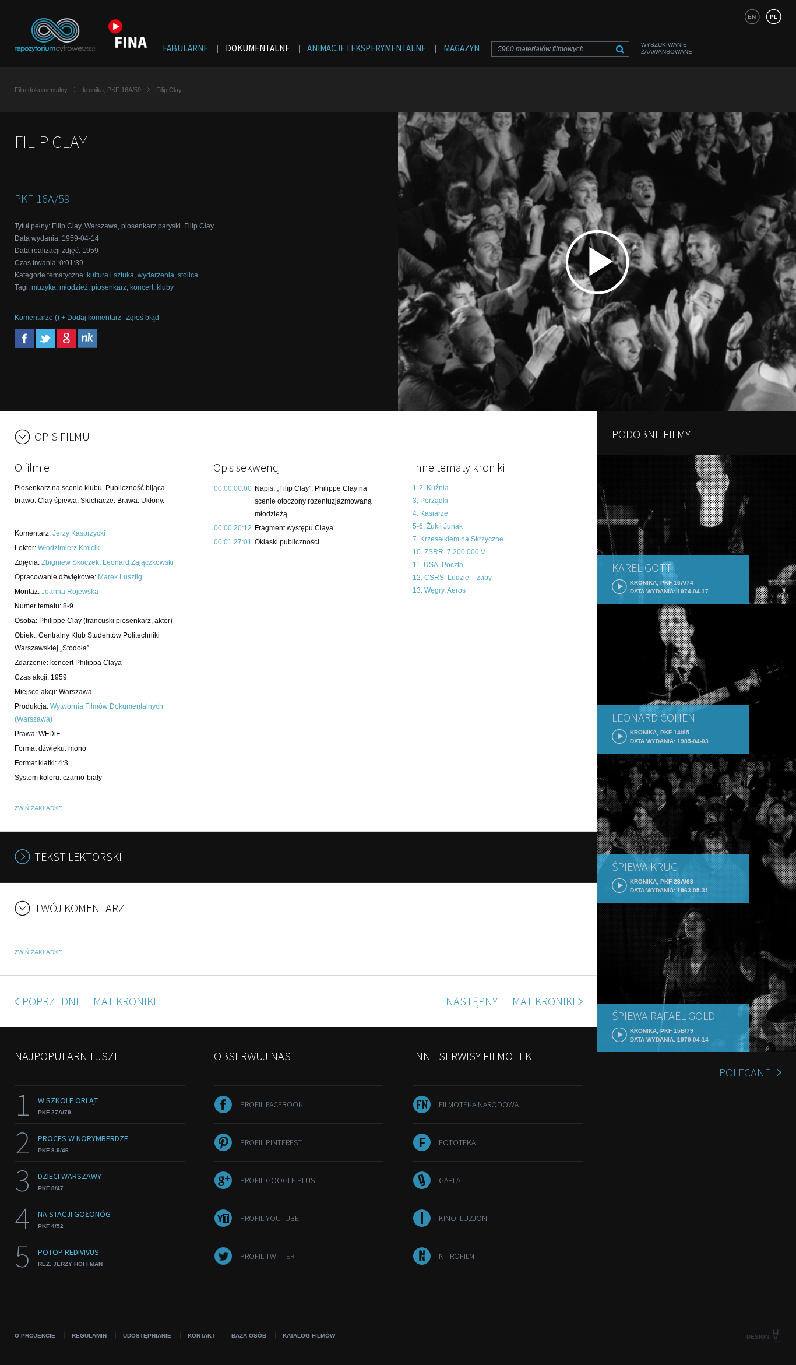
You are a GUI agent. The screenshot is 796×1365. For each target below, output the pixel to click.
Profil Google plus (277, 1180)
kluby (165, 287)
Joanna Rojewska (69, 591)
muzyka (43, 287)
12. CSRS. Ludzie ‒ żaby (452, 578)
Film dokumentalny (41, 89)
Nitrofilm (456, 1256)
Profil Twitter (267, 1256)
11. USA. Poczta (438, 565)
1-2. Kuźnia (431, 488)
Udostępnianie (147, 1335)
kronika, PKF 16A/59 (112, 89)
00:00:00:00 (233, 488)
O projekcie (35, 1335)
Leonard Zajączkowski (138, 562)
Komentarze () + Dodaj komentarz (68, 318)
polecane (744, 1072)
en (752, 16)
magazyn (461, 48)
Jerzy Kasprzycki (78, 533)
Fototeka (457, 1142)
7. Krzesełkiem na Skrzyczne (458, 539)
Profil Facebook (271, 1104)
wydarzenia (156, 275)
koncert (141, 287)
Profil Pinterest (271, 1142)
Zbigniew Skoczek (70, 562)
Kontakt (201, 1335)
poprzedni (89, 1001)
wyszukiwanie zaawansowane (666, 48)
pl (773, 16)
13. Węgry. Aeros (439, 590)
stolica (188, 275)
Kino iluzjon (463, 1218)
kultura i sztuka (110, 275)
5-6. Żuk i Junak (438, 526)
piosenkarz (108, 287)
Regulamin (89, 1335)
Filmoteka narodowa (479, 1104)
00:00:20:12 (233, 528)
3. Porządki (430, 501)
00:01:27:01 (233, 542)
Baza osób (248, 1335)
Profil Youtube (269, 1218)
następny (510, 1001)
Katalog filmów (309, 1335)
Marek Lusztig (120, 577)
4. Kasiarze (430, 513)
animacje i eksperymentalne (366, 48)
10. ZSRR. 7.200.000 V (449, 552)
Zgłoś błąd (142, 318)
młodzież (73, 287)
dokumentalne (258, 48)
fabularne (185, 48)
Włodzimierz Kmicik (69, 548)
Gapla (449, 1180)
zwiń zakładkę (38, 808)
